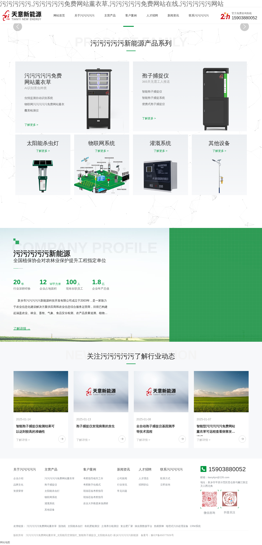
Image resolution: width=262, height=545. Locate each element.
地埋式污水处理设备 (177, 526)
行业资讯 (122, 484)
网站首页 (59, 15)
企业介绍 (18, 478)
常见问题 (122, 490)
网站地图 (5, 542)
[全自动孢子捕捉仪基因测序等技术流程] (101, 391)
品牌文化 (18, 484)
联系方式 (165, 478)
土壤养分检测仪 (110, 526)
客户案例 (131, 15)
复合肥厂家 (126, 526)
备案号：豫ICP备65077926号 (157, 535)
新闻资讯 (173, 15)
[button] (128, 26)
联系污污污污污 (199, 15)
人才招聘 (152, 15)
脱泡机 (62, 526)
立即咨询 (165, 484)
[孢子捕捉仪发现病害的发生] (40, 391)
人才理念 (144, 478)
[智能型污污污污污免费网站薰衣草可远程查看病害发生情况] (161, 391)
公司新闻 (122, 478)
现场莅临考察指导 (93, 490)
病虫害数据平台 (143, 526)
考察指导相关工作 (93, 478)
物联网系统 (51, 497)
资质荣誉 (18, 490)
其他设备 (50, 509)
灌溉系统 (50, 503)
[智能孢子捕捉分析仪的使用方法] (221, 391)
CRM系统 (195, 526)
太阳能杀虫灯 (52, 490)
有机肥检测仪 (91, 526)
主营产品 (110, 15)
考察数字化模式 (92, 484)
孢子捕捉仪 (51, 484)
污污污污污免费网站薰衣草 (60, 478)
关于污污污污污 (84, 15)
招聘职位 (144, 484)
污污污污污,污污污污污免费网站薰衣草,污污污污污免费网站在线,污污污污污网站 (112, 3)
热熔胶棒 (159, 526)
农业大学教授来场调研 (95, 503)
